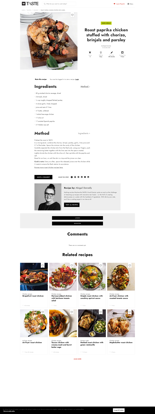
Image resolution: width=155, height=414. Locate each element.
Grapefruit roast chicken (33, 296)
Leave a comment (43, 177)
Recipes (29, 10)
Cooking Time (122, 55)
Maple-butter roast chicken (121, 342)
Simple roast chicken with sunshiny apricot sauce (91, 297)
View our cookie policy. (9, 411)
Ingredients (83, 133)
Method (85, 86)
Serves (90, 55)
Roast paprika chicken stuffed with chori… (53, 10)
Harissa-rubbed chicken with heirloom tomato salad (61, 298)
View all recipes (72, 205)
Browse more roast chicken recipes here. (48, 167)
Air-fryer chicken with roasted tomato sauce (119, 297)
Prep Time (111, 55)
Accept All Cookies (119, 410)
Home (23, 10)
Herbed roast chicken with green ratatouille (91, 343)
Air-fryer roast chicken (32, 342)
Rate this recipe (41, 79)
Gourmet (35, 10)
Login (77, 79)
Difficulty (101, 55)
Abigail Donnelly (107, 46)
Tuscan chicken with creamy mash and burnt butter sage (61, 344)
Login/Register (120, 3)
